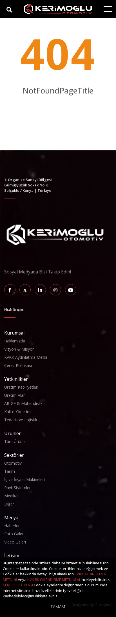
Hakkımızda (14, 341)
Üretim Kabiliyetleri (21, 387)
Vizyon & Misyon (19, 349)
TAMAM (58, 606)
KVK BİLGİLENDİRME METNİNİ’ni (53, 579)
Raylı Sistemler (17, 487)
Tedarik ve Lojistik (20, 419)
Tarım (9, 471)
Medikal (11, 495)
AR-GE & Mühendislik (23, 403)
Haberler (12, 525)
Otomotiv (13, 463)
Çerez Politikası (18, 365)
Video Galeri (15, 542)
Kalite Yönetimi (18, 411)
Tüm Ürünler (15, 441)
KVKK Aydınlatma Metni (25, 357)
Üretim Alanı (15, 395)
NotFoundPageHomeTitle (58, 102)
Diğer (9, 504)
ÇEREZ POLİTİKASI (18, 584)
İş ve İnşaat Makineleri (24, 479)
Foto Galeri (14, 533)
